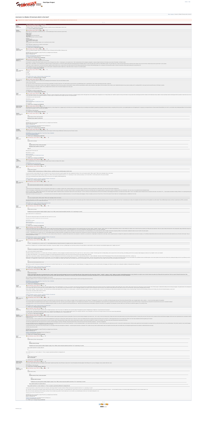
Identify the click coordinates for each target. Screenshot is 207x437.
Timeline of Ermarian (40, 76)
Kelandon (17, 113)
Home (169, 14)
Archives (186, 1)
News (189, 1)
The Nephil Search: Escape (39, 101)
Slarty (17, 69)
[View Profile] (41, 26)
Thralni (17, 93)
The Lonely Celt (52, 178)
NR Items (47, 178)
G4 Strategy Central (47, 76)
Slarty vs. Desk (28, 76)
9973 (29, 164)
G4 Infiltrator (44, 178)
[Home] (29, 4)
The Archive (28, 56)
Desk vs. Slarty (33, 76)
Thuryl (17, 159)
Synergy (17, 166)
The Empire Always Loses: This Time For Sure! (33, 163)
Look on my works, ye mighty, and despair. (32, 133)
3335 (29, 111)
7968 (29, 57)
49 (28, 313)
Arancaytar (18, 129)
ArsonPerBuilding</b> (20, 59)
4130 (29, 47)
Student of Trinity (19, 361)
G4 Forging (39, 178)
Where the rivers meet (29, 100)
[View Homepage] (44, 30)
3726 (29, 91)
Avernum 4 (172, 14)
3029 (29, 104)
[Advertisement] (35, 10)
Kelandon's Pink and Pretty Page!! (31, 55)
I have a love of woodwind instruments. (32, 134)
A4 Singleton (31, 178)
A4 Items (27, 178)
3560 (29, 77)
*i (16, 79)
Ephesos (17, 30)
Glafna (17, 308)
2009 (29, 238)
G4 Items (35, 178)
